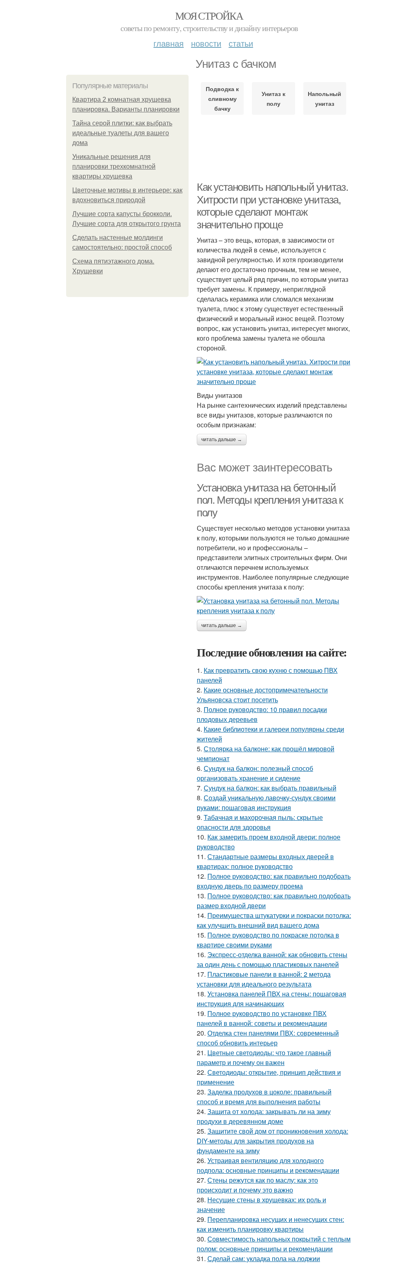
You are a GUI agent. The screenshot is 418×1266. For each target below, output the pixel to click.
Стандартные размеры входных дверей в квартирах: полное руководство (265, 861)
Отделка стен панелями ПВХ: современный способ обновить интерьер (268, 1037)
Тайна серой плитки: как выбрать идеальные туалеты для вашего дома (122, 133)
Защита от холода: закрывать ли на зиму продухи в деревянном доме (264, 1116)
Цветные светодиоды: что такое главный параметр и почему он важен (264, 1057)
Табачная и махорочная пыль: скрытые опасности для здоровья (260, 822)
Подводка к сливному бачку (222, 98)
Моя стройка (209, 15)
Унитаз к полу (273, 98)
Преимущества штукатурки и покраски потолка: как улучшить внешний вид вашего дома (274, 920)
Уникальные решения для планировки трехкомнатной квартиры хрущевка (114, 166)
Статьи (241, 43)
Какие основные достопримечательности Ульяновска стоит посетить (262, 694)
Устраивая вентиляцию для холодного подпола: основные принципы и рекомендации (268, 1165)
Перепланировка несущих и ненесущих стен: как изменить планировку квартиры (270, 1224)
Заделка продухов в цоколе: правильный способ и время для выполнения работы (264, 1096)
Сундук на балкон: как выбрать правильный (270, 788)
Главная (168, 43)
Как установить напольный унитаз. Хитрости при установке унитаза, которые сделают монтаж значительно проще (272, 206)
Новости (206, 43)
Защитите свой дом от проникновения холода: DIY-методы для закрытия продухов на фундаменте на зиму (272, 1140)
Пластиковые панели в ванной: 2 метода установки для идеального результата (264, 979)
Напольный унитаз (324, 98)
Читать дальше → (221, 439)
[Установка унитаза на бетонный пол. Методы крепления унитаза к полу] (274, 606)
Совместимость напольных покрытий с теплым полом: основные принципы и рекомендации (274, 1243)
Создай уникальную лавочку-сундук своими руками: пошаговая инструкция (266, 802)
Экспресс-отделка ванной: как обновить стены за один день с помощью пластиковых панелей (272, 959)
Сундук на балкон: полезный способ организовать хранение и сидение (255, 773)
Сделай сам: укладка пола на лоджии (263, 1258)
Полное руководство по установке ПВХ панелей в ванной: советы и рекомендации (262, 1018)
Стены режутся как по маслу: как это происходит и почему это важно (257, 1185)
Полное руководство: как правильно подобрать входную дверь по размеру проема (274, 881)
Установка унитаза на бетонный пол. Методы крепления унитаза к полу (270, 500)
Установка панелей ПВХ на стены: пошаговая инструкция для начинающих (271, 998)
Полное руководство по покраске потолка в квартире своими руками (268, 939)
